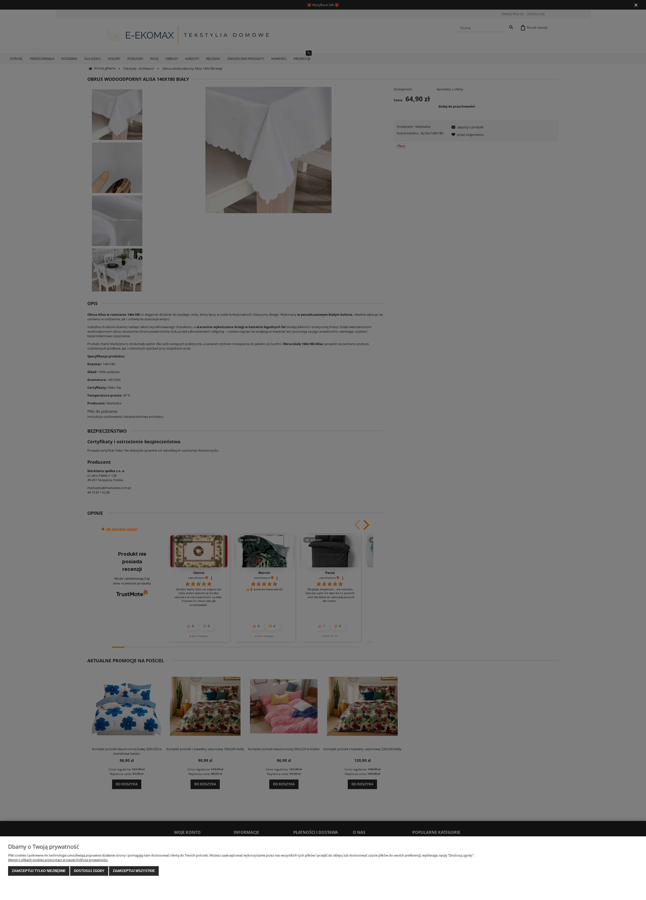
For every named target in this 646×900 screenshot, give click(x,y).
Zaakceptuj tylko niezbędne (39, 871)
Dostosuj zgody (89, 871)
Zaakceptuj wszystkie (134, 871)
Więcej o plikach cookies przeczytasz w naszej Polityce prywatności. (58, 860)
